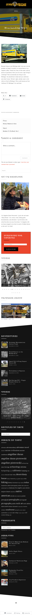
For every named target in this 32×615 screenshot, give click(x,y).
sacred (6, 514)
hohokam (15, 490)
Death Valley (12, 482)
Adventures (9, 112)
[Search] (30, 11)
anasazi (3, 458)
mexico (28, 496)
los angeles (18, 496)
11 (22, 290)
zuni (10, 522)
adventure (3, 455)
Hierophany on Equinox (17, 371)
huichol (22, 490)
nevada (12, 503)
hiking (4, 490)
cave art (3, 482)
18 (16, 293)
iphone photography (12, 493)
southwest (10, 517)
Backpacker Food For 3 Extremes (16, 578)
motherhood (13, 499)
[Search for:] (16, 170)
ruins (2, 514)
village (16, 520)
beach (11, 478)
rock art (19, 511)
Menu (16, 11)
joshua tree (21, 493)
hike (25, 486)
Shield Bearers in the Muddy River (16, 353)
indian (26, 490)
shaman (10, 514)
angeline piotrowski (11, 470)
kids (8, 495)
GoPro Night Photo (15, 559)
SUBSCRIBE (11, 249)
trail (8, 520)
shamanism (20, 514)
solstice (3, 517)
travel (11, 520)
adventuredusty (11, 455)
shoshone (25, 514)
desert (19, 482)
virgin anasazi (21, 520)
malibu (23, 495)
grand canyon (20, 486)
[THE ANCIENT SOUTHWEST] (2, 11)
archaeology (15, 475)
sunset (24, 517)
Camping (24, 478)
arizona (23, 475)
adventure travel (22, 455)
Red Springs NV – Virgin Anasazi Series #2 (17, 381)
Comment (24, 158)
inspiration (4, 493)
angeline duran (15, 462)
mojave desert (5, 499)
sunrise (20, 517)
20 (20, 293)
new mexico (18, 503)
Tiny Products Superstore (17, 587)
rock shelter (27, 511)
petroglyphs (14, 507)
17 (14, 293)
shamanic (15, 514)
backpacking (5, 478)
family (8, 486)
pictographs (6, 511)
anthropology (25, 471)
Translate (13, 538)
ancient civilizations (12, 458)
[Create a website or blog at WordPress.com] (16, 610)
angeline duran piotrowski (14, 466)
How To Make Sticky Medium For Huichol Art (18, 550)
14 (27, 290)
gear (16, 486)
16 (12, 293)
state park (17, 517)
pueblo (13, 511)
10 (20, 290)
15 (29, 290)
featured (12, 486)
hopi (19, 490)
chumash (7, 482)
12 (23, 290)
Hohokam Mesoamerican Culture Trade (17, 343)
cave (28, 478)
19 (18, 293)
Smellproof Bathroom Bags (18, 568)
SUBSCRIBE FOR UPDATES (13, 236)
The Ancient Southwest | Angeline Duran (13, 32)
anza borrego (5, 475)
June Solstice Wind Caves (16, 425)
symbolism (4, 520)
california (16, 478)
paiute (24, 504)
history (10, 490)
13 (25, 290)
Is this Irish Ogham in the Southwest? (16, 284)
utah (13, 520)
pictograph (23, 507)
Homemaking (16, 112)
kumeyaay (12, 495)
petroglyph (5, 507)
